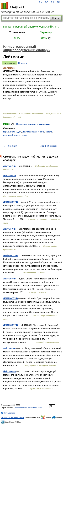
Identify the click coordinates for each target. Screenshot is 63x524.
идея (18, 131)
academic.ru (12, 5)
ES (52, 2)
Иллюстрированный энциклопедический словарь (31, 26)
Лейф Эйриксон (49, 146)
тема (24, 135)
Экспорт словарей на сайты (12, 417)
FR (58, 2)
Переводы (46, 32)
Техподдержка (21, 408)
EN (40, 2)
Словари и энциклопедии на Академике (27, 12)
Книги (17, 38)
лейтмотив (9, 166)
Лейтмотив (9, 175)
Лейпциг (12, 146)
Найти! (55, 18)
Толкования (17, 32)
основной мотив (11, 135)
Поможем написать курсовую (33, 124)
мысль (49, 131)
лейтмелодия (29, 131)
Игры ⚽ (46, 38)
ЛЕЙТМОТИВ (10, 202)
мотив (41, 131)
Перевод (22, 63)
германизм (9, 131)
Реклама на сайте (35, 408)
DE (46, 2)
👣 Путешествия (8, 413)
